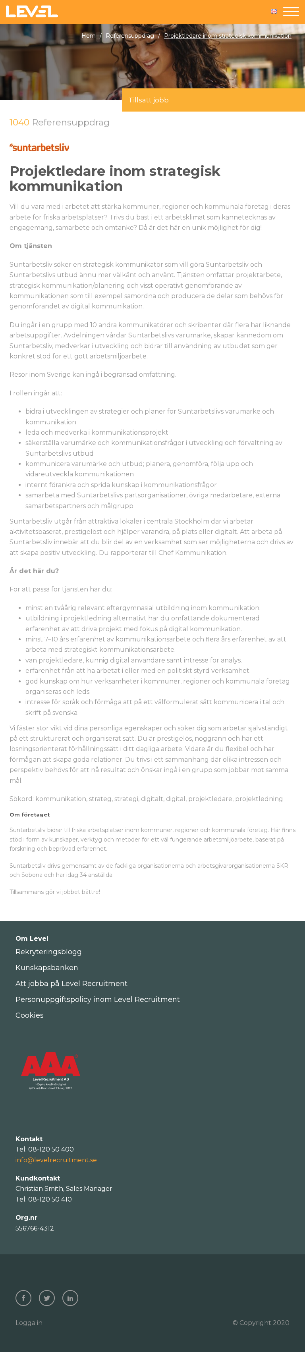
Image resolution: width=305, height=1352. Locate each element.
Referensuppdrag (130, 35)
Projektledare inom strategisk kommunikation (227, 35)
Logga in (28, 1323)
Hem (88, 35)
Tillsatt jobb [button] (148, 100)
